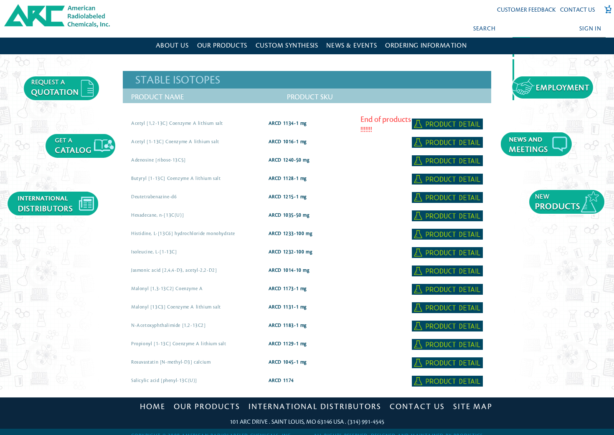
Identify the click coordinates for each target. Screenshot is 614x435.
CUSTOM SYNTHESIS (287, 45)
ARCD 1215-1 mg (288, 197)
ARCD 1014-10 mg (289, 270)
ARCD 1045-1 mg (288, 362)
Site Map (472, 406)
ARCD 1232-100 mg (290, 252)
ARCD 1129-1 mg (288, 343)
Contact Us (577, 10)
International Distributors (315, 406)
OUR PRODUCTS (222, 45)
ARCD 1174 (281, 380)
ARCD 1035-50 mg (289, 215)
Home (152, 406)
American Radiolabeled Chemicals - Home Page (40, 7)
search (484, 28)
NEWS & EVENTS (351, 45)
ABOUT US (172, 45)
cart (605, 13)
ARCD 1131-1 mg (288, 307)
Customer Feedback (526, 10)
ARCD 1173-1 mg (288, 288)
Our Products (207, 406)
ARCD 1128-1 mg (288, 178)
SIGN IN (590, 28)
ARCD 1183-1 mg (288, 325)
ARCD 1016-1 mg (288, 141)
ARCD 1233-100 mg (290, 233)
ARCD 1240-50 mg (289, 160)
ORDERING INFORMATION (426, 45)
